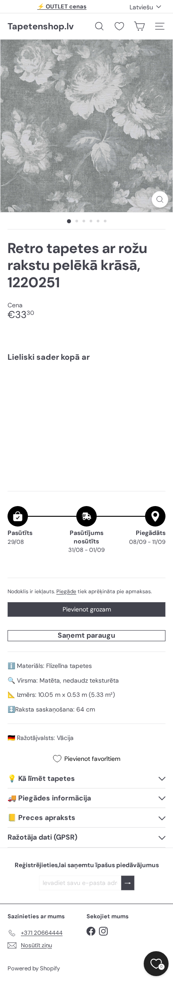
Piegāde (66, 591)
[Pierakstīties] (127, 883)
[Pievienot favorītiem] (153, 387)
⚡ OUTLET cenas (61, 6)
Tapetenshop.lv (41, 26)
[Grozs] (139, 26)
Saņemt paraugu (86, 635)
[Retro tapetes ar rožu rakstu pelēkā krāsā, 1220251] (86, 395)
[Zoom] (160, 199)
